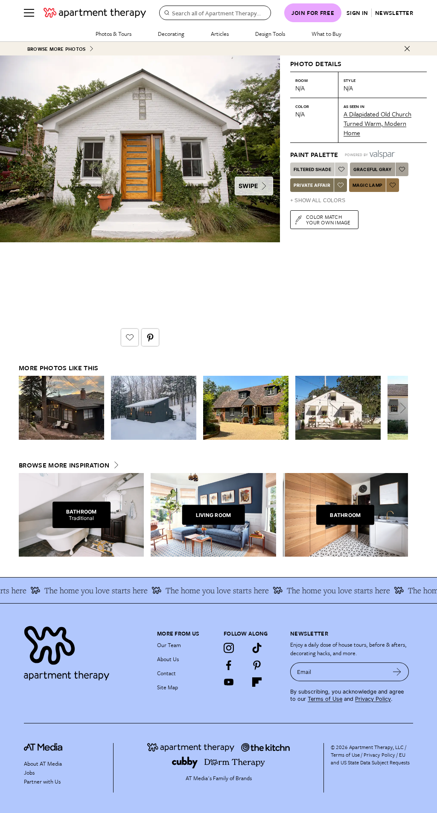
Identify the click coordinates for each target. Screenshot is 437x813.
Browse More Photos (56, 48)
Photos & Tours (113, 33)
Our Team (169, 645)
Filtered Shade (312, 169)
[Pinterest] (257, 665)
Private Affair (312, 185)
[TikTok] (257, 648)
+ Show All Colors (317, 200)
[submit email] (397, 671)
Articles (220, 33)
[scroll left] (25, 408)
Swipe (248, 185)
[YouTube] (229, 682)
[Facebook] (229, 665)
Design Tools (270, 33)
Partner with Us (42, 781)
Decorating (171, 33)
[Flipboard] (257, 682)
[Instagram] (229, 648)
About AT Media (43, 763)
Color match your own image (328, 219)
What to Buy (326, 33)
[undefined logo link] (95, 13)
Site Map (167, 687)
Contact (166, 673)
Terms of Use (325, 699)
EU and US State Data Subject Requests (370, 758)
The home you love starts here (83, 590)
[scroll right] (401, 408)
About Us (168, 659)
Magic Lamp (367, 185)
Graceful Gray (372, 169)
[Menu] (29, 13)
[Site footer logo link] (85, 651)
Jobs (29, 772)
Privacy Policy (373, 699)
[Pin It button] (150, 337)
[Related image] (61, 408)
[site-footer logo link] (43, 748)
